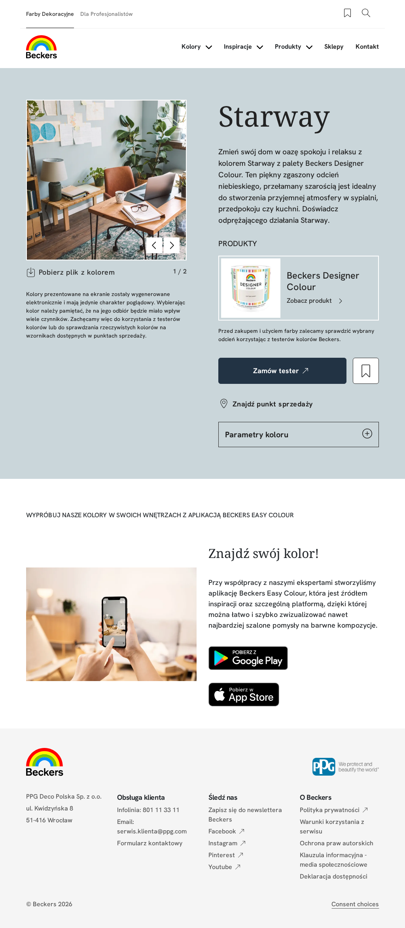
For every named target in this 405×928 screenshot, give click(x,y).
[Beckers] (41, 47)
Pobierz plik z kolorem (77, 272)
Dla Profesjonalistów (106, 13)
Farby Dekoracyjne (50, 13)
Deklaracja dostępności (333, 876)
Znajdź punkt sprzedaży (273, 403)
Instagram (222, 843)
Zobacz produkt (309, 300)
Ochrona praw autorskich (336, 843)
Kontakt (367, 46)
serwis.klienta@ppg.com (152, 831)
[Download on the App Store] (243, 694)
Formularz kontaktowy (149, 843)
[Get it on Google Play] (248, 658)
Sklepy (334, 46)
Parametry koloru (256, 434)
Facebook (222, 831)
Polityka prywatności (330, 810)
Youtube (220, 867)
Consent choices (355, 904)
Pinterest (221, 855)
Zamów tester (276, 370)
